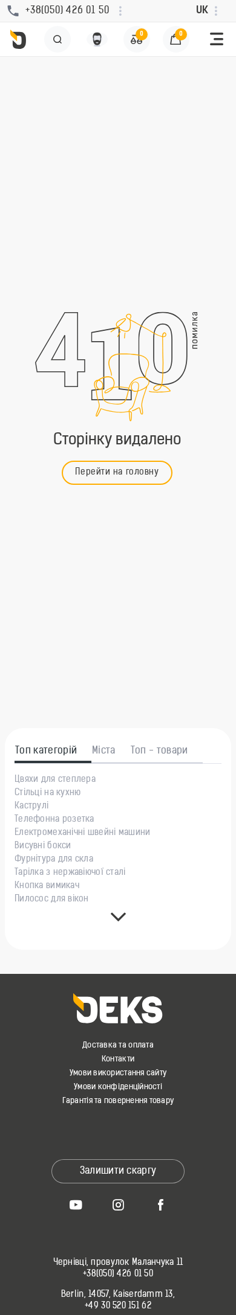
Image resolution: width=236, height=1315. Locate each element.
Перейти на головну (117, 472)
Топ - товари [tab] (159, 751)
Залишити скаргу (118, 1171)
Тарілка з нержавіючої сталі (70, 873)
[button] (216, 39)
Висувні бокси (43, 846)
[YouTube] (76, 1204)
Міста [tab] (104, 751)
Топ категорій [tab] (46, 751)
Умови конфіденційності (118, 1087)
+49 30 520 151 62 (118, 1306)
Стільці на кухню (47, 793)
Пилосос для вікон (52, 899)
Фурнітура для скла (54, 860)
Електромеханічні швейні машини (82, 833)
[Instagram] (118, 1204)
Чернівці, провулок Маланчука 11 (118, 1263)
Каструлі (31, 806)
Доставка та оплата (118, 1045)
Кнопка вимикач (47, 886)
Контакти (118, 1059)
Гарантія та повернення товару (118, 1101)
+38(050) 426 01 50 (118, 1274)
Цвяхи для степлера (55, 780)
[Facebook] (160, 1204)
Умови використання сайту (118, 1073)
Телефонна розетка (54, 820)
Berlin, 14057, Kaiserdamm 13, (118, 1295)
